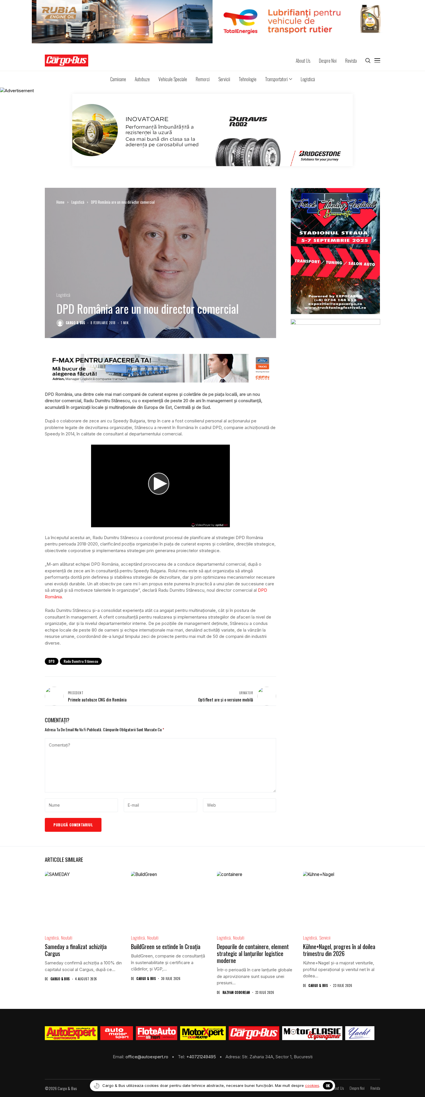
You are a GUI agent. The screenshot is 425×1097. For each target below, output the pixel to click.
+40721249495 (201, 1056)
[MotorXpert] (203, 1033)
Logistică (77, 202)
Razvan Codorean (236, 992)
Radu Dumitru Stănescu (81, 661)
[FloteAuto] (156, 1033)
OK (328, 1085)
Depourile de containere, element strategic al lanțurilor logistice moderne (253, 953)
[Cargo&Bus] (254, 1033)
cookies (312, 1085)
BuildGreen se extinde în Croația (165, 946)
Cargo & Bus (75, 323)
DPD (52, 661)
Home (60, 202)
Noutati (66, 937)
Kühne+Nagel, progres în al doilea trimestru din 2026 (339, 950)
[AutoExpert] (71, 1033)
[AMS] (116, 1033)
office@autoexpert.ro (147, 1056)
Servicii (324, 937)
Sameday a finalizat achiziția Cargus (76, 950)
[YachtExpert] (359, 1033)
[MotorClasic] (312, 1033)
